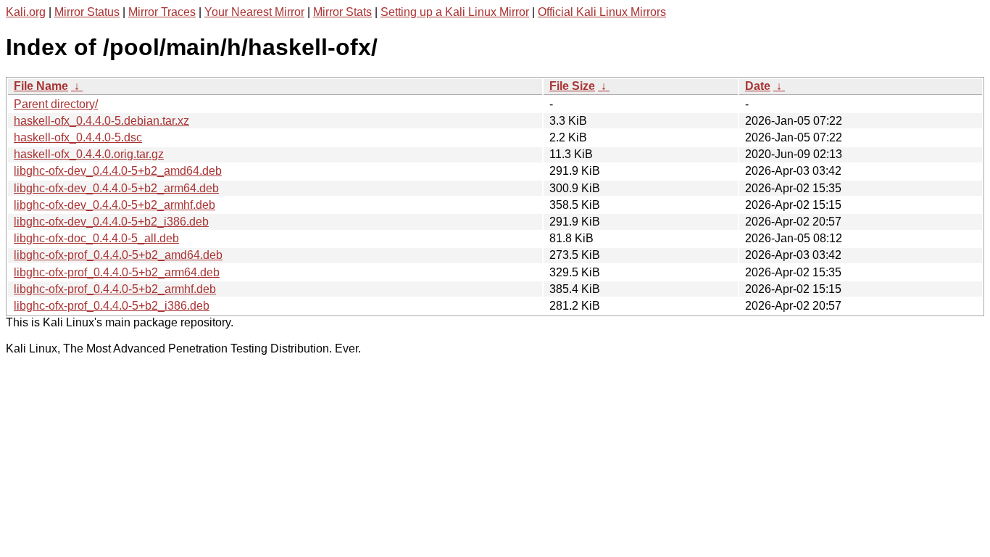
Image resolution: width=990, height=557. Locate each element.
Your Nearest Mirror (254, 12)
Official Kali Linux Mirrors (602, 12)
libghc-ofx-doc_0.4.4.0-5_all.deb (96, 238)
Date (757, 86)
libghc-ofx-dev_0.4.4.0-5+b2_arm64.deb (116, 188)
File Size (572, 86)
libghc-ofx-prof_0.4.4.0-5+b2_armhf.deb (115, 289)
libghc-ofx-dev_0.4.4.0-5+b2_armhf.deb (114, 205)
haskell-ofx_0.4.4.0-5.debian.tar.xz (101, 121)
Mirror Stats (342, 12)
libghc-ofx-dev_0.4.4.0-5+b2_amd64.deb (118, 171)
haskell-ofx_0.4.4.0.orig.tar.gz (89, 154)
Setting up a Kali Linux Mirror (454, 12)
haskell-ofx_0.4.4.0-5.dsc (78, 137)
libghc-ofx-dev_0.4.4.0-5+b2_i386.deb (111, 221)
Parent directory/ (56, 104)
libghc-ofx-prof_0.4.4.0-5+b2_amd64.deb (118, 255)
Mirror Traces (162, 12)
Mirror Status (87, 12)
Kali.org (26, 12)
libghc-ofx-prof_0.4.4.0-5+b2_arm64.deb (117, 272)
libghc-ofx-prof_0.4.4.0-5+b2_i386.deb (111, 306)
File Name (41, 86)
